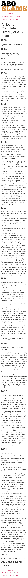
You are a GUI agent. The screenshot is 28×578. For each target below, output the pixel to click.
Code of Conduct (14, 19)
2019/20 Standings (7, 16)
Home (3, 13)
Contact (4, 19)
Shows (18, 16)
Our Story (10, 13)
